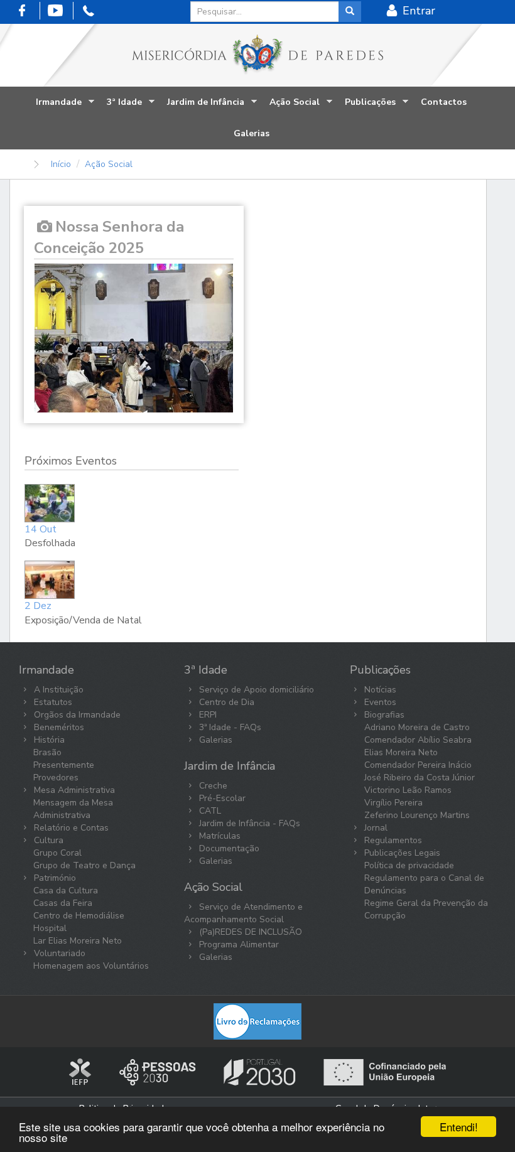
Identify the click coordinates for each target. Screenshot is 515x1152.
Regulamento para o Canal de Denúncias (424, 884)
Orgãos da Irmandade (76, 715)
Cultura (47, 840)
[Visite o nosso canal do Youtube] (58, 10)
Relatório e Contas (70, 828)
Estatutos (51, 702)
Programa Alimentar (238, 944)
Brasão (47, 752)
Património (53, 878)
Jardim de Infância (202, 107)
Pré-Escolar (221, 798)
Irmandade (56, 107)
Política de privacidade (409, 865)
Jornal (375, 828)
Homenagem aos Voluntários (91, 966)
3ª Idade (121, 107)
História (48, 740)
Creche (212, 786)
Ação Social (291, 107)
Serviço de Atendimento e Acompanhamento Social (243, 913)
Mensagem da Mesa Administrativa (73, 809)
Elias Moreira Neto (401, 752)
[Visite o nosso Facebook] (24, 10)
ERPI (207, 715)
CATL (209, 811)
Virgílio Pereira (393, 803)
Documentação (228, 848)
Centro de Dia (225, 702)
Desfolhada (49, 543)
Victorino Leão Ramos (408, 790)
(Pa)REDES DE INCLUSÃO (249, 932)
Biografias (383, 715)
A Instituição (57, 690)
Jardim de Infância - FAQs (248, 823)
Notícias (379, 690)
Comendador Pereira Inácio (418, 765)
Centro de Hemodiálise (78, 916)
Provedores (56, 777)
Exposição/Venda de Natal (83, 620)
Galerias (251, 133)
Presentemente (63, 765)
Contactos (444, 102)
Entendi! (459, 1126)
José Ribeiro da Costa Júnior (419, 777)
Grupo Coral (57, 853)
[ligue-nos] (91, 10)
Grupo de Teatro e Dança (84, 865)
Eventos (379, 702)
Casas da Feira (62, 903)
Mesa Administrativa (73, 790)
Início (61, 164)
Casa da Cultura (65, 890)
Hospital (50, 928)
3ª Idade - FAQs (229, 727)
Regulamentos (392, 840)
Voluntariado (58, 953)
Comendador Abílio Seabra (418, 740)
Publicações (367, 107)
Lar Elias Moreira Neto (77, 941)
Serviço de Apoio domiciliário (255, 690)
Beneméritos (57, 727)
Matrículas (219, 836)
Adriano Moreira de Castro (417, 727)
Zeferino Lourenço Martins (417, 815)
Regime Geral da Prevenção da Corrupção (426, 909)
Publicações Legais (401, 853)
